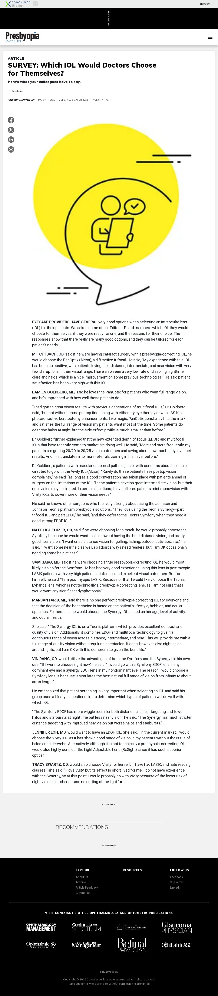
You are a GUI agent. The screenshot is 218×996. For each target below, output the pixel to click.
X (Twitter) (177, 882)
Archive (81, 882)
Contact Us (83, 893)
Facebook (176, 877)
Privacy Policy (109, 971)
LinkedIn (175, 887)
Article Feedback (87, 887)
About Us (82, 877)
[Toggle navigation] (210, 37)
